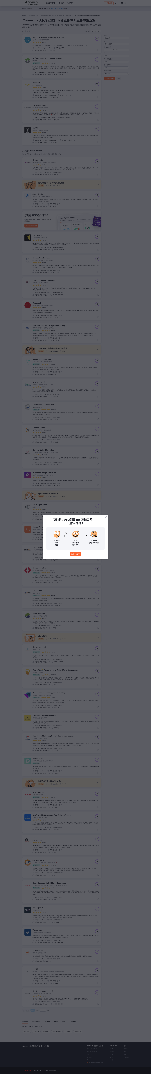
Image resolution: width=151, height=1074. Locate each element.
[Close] (106, 517)
